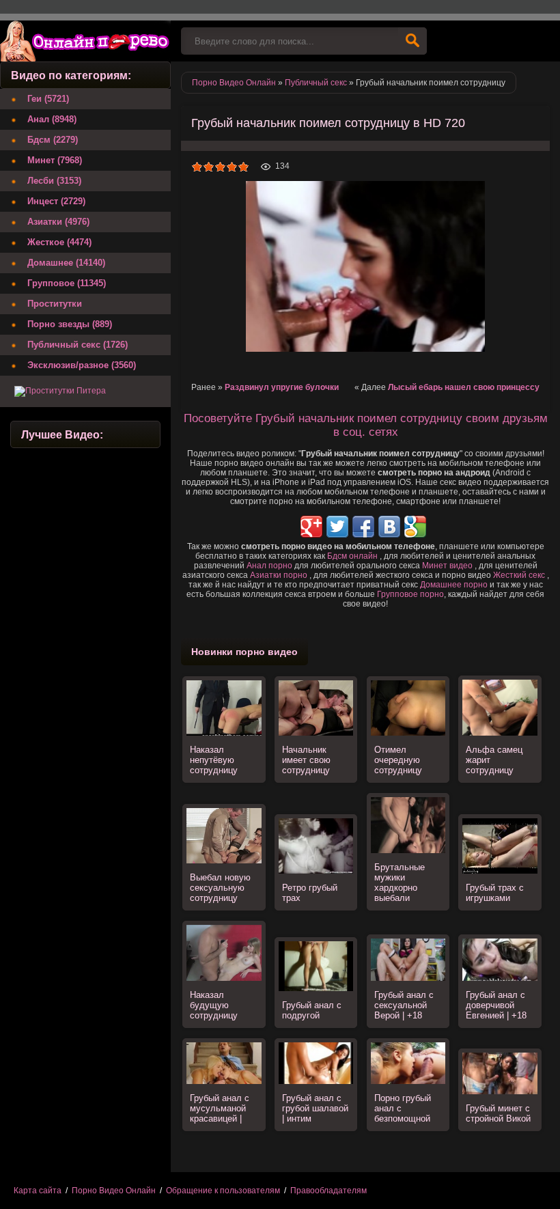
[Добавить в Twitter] (337, 527)
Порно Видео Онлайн (114, 1190)
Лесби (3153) (54, 181)
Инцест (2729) (56, 201)
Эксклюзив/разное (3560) (81, 365)
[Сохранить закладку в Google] (415, 527)
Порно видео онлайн (85, 40)
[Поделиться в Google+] (311, 527)
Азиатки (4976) (58, 222)
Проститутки (54, 303)
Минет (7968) (54, 160)
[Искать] (412, 41)
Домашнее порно (454, 584)
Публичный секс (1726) (77, 344)
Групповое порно (410, 594)
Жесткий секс (519, 575)
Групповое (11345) (66, 283)
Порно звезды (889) (69, 324)
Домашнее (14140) (66, 263)
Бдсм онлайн (352, 556)
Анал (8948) (51, 119)
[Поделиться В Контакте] (389, 527)
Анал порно (269, 565)
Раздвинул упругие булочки (282, 387)
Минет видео (447, 565)
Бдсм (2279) (52, 140)
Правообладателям (328, 1190)
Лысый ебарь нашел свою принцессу (464, 387)
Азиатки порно (278, 575)
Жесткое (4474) (59, 242)
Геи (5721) (48, 99)
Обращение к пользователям (223, 1190)
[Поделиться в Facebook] (363, 527)
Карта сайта (37, 1190)
